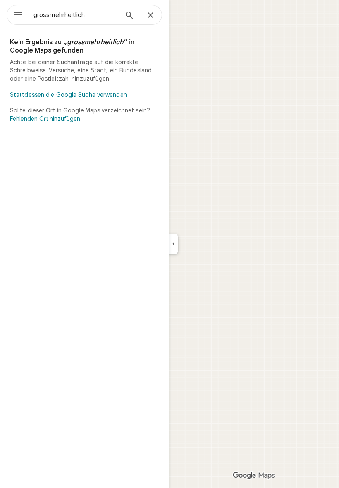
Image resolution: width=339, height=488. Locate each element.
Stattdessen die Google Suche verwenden (68, 94)
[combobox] (75, 15)
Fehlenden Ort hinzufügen (45, 118)
